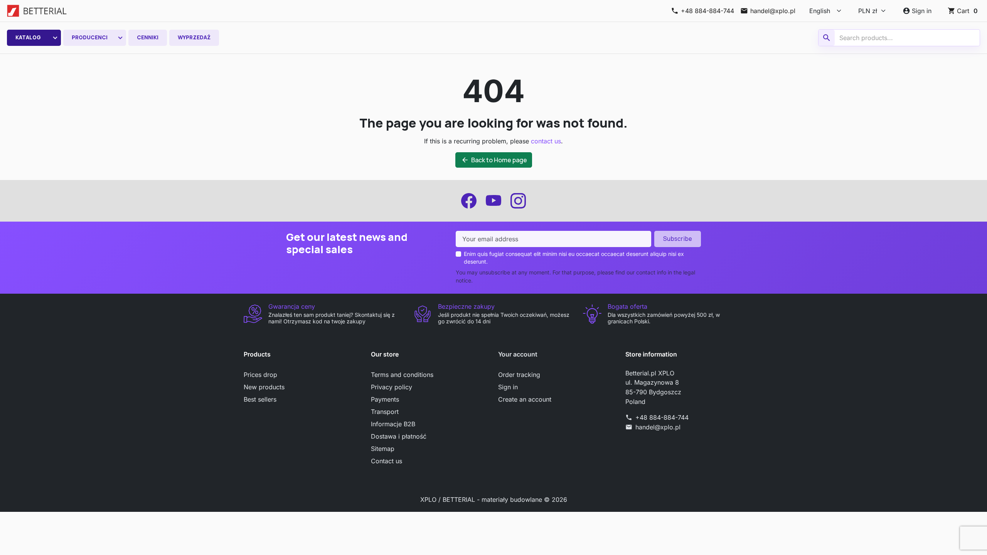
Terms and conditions (402, 374)
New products (264, 387)
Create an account (524, 399)
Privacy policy (391, 387)
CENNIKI (147, 37)
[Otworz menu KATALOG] (55, 38)
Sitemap (382, 448)
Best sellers (260, 399)
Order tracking (519, 374)
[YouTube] (493, 200)
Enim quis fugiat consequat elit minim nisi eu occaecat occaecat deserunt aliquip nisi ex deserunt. (574, 258)
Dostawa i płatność (398, 436)
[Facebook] (468, 200)
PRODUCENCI (90, 37)
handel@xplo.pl (657, 427)
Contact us (386, 461)
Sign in (508, 387)
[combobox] (900, 38)
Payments (385, 399)
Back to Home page (494, 160)
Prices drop (260, 374)
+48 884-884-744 (662, 417)
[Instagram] (518, 200)
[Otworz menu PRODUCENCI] (120, 38)
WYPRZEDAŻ (194, 37)
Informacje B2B (393, 424)
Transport (385, 411)
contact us (546, 141)
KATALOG (28, 37)
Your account (517, 354)
